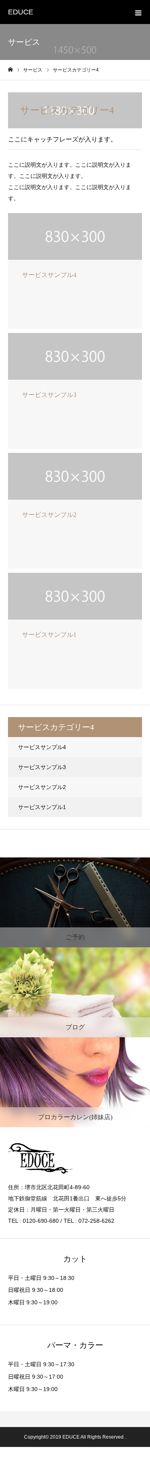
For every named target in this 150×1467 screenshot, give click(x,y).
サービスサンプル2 (42, 787)
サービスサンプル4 (42, 747)
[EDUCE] (75, 1158)
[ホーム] (10, 69)
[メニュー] (138, 12)
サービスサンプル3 (42, 767)
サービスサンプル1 (42, 807)
